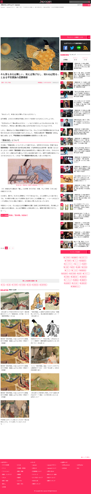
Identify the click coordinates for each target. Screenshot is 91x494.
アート (4, 468)
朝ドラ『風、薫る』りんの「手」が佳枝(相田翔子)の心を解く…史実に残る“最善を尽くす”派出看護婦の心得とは (82, 245)
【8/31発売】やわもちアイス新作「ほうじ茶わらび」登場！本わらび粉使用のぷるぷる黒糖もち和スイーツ (82, 178)
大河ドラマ (84, 257)
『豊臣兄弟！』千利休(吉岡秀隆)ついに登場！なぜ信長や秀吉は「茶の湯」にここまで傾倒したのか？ (82, 225)
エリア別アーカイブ (37, 477)
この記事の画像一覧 (30, 281)
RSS (85, 48)
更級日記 (36, 284)
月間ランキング (36, 484)
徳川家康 (73, 273)
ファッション (5, 471)
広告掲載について (37, 471)
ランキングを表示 (75, 252)
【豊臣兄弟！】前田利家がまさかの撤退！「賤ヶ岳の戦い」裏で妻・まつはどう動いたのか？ (82, 159)
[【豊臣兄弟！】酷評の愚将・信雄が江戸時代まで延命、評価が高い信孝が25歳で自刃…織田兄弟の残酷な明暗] (67, 132)
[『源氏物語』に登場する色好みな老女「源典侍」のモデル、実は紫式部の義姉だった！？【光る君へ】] (45, 301)
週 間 (75, 59)
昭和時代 (68, 283)
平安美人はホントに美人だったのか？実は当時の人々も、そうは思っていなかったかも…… (15, 422)
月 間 (85, 59)
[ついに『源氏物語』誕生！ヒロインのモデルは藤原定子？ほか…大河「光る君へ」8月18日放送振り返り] (45, 355)
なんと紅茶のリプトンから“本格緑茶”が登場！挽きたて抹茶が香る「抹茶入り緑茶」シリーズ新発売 (82, 206)
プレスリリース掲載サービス (75, 37)
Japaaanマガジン (10, 7)
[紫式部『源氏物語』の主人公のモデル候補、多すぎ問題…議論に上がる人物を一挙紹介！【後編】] (15, 328)
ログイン (79, 5)
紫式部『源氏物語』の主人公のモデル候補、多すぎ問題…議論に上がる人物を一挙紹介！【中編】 (15, 395)
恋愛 (30, 284)
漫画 (79, 267)
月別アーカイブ (51, 477)
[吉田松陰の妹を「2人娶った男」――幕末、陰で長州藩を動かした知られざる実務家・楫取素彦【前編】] (67, 217)
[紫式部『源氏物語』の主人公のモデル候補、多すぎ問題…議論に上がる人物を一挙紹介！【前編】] (15, 355)
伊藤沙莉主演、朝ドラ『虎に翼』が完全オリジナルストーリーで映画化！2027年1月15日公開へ (82, 122)
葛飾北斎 (84, 283)
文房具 (67, 277)
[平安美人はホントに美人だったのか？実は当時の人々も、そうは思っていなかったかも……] (15, 409)
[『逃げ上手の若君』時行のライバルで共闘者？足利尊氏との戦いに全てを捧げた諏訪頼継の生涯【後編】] (67, 151)
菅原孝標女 (44, 284)
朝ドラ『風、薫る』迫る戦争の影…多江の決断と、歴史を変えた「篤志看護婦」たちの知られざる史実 (82, 75)
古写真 (4, 487)
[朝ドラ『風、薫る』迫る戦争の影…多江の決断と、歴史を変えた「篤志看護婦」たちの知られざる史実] (67, 76)
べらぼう (75, 270)
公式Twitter (72, 48)
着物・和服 (20, 471)
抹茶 (80, 273)
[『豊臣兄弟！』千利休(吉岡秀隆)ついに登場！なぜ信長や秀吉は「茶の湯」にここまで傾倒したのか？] (67, 226)
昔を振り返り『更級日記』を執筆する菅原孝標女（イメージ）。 (30, 185)
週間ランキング (51, 481)
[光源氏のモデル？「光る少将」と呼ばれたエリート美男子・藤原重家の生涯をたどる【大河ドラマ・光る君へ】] (45, 328)
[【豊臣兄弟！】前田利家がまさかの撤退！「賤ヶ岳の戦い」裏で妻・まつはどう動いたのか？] (67, 160)
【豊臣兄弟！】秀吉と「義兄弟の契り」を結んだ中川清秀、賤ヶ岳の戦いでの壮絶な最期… (82, 187)
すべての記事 (5, 465)
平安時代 (16, 284)
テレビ (68, 270)
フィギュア (69, 280)
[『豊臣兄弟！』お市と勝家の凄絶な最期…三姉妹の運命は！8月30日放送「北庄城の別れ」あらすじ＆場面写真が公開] (67, 235)
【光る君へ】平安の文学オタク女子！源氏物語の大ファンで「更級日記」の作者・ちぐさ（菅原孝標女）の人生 (15, 314)
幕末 (73, 267)
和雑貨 (19, 474)
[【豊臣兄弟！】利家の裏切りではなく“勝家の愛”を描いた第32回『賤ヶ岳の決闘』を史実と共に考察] (67, 198)
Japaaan (45, 1)
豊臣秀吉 (84, 277)
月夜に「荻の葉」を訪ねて (14, 215)
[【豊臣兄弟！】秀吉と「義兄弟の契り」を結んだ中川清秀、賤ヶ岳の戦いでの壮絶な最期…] (67, 189)
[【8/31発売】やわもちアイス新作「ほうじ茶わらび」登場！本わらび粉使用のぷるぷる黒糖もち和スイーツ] (67, 179)
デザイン (87, 273)
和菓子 (19, 477)
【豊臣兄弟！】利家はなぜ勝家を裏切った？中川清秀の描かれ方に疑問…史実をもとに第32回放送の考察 (82, 112)
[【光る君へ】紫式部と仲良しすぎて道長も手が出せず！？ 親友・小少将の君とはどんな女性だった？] (45, 382)
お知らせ (34, 468)
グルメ (4, 477)
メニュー (1, 2)
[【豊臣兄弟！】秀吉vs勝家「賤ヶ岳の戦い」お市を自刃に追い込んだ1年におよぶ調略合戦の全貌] (67, 67)
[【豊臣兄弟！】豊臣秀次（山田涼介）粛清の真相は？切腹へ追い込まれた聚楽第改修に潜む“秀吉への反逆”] (67, 170)
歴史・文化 (19, 7)
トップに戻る (85, 457)
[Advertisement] (30, 22)
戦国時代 (75, 257)
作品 (9, 82)
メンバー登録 (86, 5)
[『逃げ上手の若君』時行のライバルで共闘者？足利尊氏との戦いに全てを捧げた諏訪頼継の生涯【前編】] (67, 95)
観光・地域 (5, 481)
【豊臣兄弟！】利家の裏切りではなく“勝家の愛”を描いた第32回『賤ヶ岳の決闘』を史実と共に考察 (82, 197)
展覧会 (76, 280)
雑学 (85, 264)
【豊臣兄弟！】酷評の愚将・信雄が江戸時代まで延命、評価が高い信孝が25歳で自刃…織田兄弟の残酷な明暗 (82, 131)
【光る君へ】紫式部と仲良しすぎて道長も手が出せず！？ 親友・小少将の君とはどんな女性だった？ (45, 395)
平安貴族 (23, 284)
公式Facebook (65, 48)
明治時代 (65, 273)
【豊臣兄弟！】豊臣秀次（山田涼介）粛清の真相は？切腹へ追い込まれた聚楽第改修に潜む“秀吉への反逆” (82, 169)
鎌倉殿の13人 (76, 286)
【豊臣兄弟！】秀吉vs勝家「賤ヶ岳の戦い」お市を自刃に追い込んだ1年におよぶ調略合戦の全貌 (82, 65)
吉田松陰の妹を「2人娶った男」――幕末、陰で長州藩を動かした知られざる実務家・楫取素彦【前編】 (82, 215)
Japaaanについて (51, 468)
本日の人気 (35, 481)
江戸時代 (67, 257)
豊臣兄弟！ (75, 277)
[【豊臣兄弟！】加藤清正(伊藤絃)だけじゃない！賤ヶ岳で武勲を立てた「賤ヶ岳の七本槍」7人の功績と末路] (67, 142)
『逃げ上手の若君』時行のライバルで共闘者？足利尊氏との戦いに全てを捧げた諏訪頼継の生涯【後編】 (82, 150)
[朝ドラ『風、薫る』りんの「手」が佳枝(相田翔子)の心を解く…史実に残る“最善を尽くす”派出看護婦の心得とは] (67, 245)
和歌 (9, 284)
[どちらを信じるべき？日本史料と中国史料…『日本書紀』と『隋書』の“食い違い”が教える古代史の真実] (67, 104)
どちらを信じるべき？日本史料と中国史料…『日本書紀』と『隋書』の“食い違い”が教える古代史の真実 (82, 103)
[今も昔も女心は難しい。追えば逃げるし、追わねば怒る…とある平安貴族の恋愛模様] (30, 54)
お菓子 (67, 267)
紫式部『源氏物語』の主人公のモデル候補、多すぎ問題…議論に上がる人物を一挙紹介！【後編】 (15, 341)
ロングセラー (69, 264)
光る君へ (76, 283)
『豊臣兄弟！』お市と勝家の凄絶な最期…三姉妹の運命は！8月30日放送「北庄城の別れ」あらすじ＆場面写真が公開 (82, 235)
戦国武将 (83, 261)
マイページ (35, 474)
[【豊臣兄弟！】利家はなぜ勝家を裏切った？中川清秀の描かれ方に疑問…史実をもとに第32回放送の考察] (67, 114)
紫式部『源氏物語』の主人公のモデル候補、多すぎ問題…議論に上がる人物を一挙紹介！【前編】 (15, 368)
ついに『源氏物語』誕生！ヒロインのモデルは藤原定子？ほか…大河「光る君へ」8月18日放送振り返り (45, 368)
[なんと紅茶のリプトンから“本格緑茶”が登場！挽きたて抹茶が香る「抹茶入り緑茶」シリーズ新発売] (67, 207)
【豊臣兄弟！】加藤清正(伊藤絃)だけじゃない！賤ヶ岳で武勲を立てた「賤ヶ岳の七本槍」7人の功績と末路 (82, 140)
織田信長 (83, 270)
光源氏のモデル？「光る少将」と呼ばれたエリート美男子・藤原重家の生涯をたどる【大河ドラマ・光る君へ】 (45, 341)
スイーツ (78, 264)
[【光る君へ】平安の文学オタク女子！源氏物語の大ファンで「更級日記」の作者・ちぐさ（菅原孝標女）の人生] (15, 301)
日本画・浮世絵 (21, 468)
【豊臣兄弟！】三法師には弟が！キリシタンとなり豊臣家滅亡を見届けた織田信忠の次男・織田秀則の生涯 (82, 84)
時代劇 (85, 267)
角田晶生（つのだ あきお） (45, 82)
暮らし (4, 484)
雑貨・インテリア (7, 474)
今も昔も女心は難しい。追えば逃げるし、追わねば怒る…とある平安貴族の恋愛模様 (43, 7)
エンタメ (19, 481)
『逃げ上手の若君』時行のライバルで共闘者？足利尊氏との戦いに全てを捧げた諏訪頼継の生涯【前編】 (82, 94)
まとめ (19, 465)
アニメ (76, 261)
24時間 (65, 59)
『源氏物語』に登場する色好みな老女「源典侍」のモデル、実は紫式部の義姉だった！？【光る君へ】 (45, 314)
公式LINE (79, 48)
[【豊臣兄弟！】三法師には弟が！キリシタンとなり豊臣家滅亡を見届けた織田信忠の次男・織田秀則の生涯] (67, 85)
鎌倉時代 (84, 280)
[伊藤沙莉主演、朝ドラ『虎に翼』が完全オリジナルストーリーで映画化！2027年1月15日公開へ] (67, 123)
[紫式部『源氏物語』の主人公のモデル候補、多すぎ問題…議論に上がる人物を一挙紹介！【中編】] (15, 382)
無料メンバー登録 (51, 474)
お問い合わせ (50, 471)
